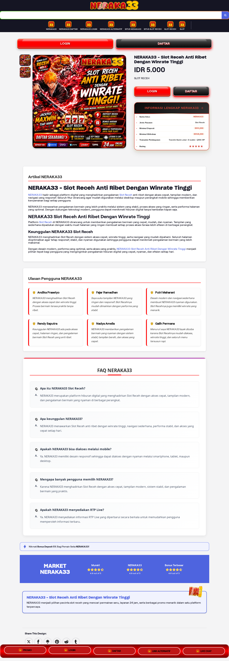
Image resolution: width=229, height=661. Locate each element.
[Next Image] (123, 102)
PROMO (27, 651)
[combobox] (111, 15)
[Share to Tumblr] (76, 641)
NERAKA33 (35, 194)
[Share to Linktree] (48, 641)
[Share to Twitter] (29, 641)
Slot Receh (125, 194)
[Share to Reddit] (66, 641)
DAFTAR (164, 43)
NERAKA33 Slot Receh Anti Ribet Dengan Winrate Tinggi (151, 248)
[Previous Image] (35, 102)
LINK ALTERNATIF (161, 650)
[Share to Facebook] (38, 641)
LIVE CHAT (206, 650)
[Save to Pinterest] (57, 641)
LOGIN (65, 43)
